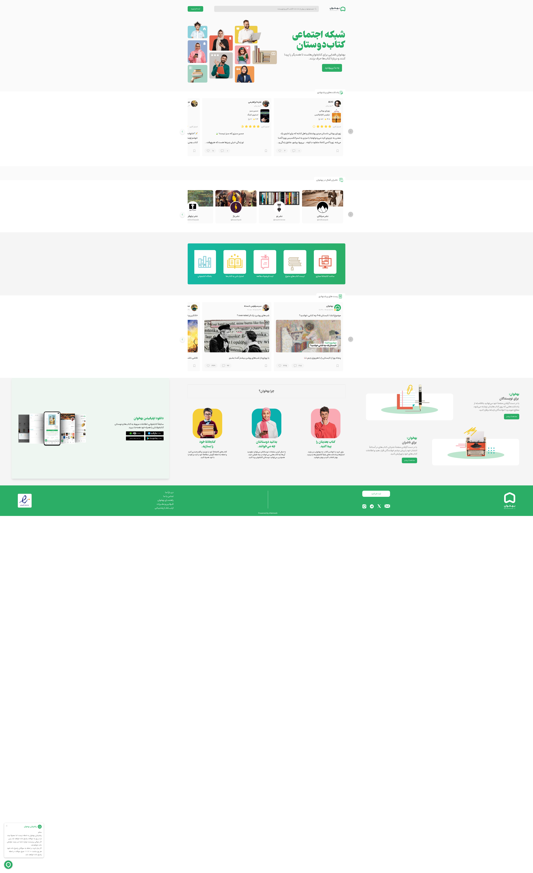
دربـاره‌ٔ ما (169, 492)
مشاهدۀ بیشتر (511, 416)
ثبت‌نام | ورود (195, 8)
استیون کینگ (252, 114)
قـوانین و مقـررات (165, 504)
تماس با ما (168, 496)
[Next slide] (182, 131)
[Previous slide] (350, 131)
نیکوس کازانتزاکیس (322, 114)
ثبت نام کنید (376, 493)
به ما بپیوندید (332, 68)
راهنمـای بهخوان (166, 500)
